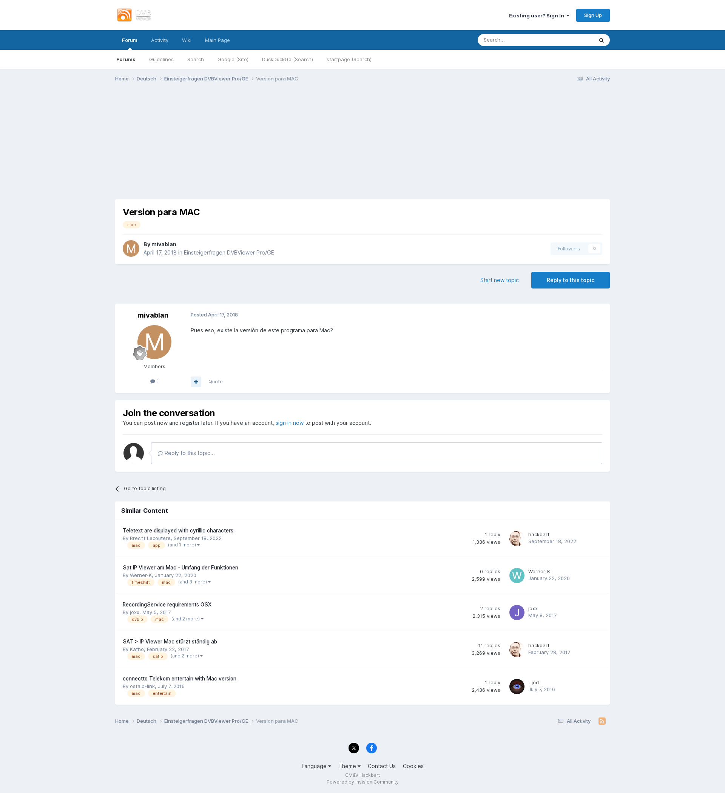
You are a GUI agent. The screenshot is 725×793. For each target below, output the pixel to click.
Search (195, 59)
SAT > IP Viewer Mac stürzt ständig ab (170, 642)
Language (315, 766)
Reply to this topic (570, 280)
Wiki (186, 40)
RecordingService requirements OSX (167, 605)
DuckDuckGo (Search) (287, 59)
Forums (126, 59)
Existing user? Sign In (537, 15)
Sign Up (593, 15)
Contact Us (382, 766)
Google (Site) (233, 59)
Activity (159, 40)
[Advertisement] (362, 146)
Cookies (413, 766)
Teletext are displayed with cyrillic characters (178, 531)
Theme (348, 766)
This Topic (572, 40)
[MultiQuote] (196, 381)
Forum (129, 40)
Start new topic (499, 280)
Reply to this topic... (189, 453)
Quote (215, 381)
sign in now (290, 423)
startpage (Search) (349, 59)
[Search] (601, 40)
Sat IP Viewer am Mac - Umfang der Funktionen (180, 568)
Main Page (217, 40)
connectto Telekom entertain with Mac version (179, 679)
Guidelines (161, 59)
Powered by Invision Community (363, 782)
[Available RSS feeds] (602, 721)
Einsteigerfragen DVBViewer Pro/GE (229, 252)
